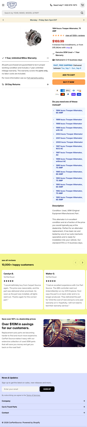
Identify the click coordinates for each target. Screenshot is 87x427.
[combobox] (43, 13)
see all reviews (9, 260)
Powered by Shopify (31, 422)
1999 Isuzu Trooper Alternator (69, 119)
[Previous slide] (75, 262)
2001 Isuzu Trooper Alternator (69, 138)
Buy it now (68, 82)
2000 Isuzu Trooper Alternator (69, 142)
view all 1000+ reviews (75, 35)
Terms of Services (33, 395)
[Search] (82, 13)
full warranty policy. (35, 78)
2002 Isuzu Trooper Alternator (69, 134)
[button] (3, 20)
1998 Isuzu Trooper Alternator (69, 123)
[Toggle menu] (3, 5)
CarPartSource (15, 422)
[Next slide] (82, 262)
